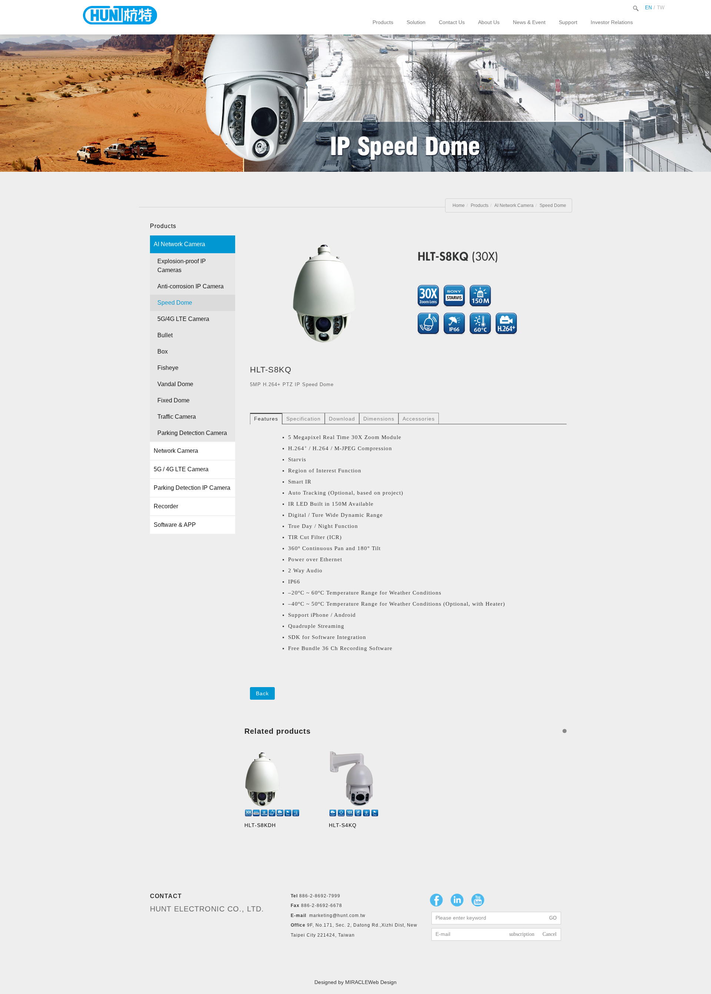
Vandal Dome (175, 384)
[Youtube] (477, 900)
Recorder (166, 506)
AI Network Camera (514, 205)
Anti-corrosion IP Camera (190, 286)
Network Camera (176, 451)
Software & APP (175, 525)
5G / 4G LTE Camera (181, 469)
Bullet (165, 335)
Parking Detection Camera (192, 433)
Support (568, 22)
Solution (416, 22)
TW (660, 7)
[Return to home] (119, 15)
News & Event (529, 22)
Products (383, 22)
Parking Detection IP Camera (192, 488)
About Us (489, 22)
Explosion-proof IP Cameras (181, 265)
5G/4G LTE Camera (183, 319)
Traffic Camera (176, 417)
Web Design (382, 982)
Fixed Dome (173, 400)
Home (459, 205)
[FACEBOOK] (436, 900)
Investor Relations (612, 22)
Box (162, 351)
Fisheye (167, 368)
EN (648, 7)
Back (262, 693)
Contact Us (452, 22)
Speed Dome (553, 205)
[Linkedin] (457, 900)
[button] (565, 731)
